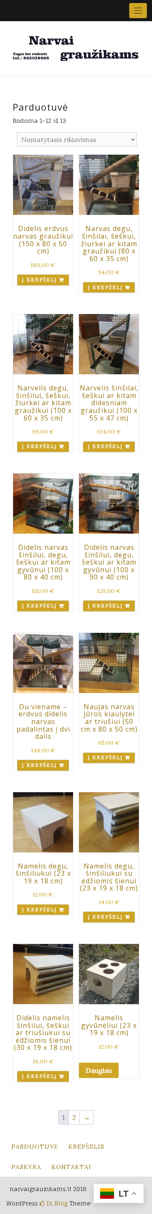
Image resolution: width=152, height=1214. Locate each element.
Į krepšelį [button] (39, 280)
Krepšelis (86, 1146)
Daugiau (99, 1070)
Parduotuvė (34, 1146)
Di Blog (56, 1203)
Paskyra (26, 1167)
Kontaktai (71, 1167)
